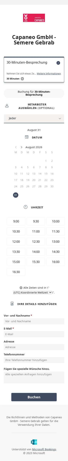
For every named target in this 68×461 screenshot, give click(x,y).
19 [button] (27, 180)
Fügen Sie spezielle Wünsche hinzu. (27, 369)
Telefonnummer (14, 354)
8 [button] (46, 167)
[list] (34, 70)
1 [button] (46, 161)
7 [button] (40, 167)
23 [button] (51, 180)
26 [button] (27, 186)
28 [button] (39, 186)
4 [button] (21, 167)
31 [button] (15, 195)
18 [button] (21, 180)
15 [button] (45, 173)
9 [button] (52, 167)
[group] (35, 247)
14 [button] (39, 173)
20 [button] (33, 180)
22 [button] (45, 180)
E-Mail (8, 328)
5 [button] (28, 167)
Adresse (9, 341)
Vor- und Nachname (17, 315)
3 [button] (15, 167)
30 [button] (51, 186)
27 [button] (33, 186)
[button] (16, 147)
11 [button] (21, 173)
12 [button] (27, 173)
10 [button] (15, 173)
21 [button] (39, 180)
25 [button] (21, 186)
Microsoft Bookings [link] (44, 449)
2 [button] (52, 161)
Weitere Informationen (49, 73)
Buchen (34, 397)
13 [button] (33, 173)
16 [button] (51, 173)
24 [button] (15, 186)
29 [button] (45, 186)
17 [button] (15, 180)
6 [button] (34, 167)
